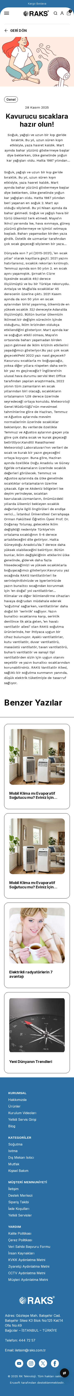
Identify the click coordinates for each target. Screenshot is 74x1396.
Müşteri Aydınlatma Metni (28, 1280)
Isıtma (12, 1151)
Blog (11, 1126)
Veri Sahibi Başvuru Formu (29, 1247)
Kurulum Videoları (22, 1113)
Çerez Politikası (20, 1240)
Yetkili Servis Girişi (22, 1119)
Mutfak (13, 1164)
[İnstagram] (31, 1363)
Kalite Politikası (19, 1233)
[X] (43, 1363)
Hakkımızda (17, 1100)
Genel (11, 99)
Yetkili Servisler (20, 1215)
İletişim (13, 1189)
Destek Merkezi (20, 1195)
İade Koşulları (18, 1209)
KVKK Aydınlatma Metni (26, 1260)
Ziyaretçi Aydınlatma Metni (28, 1266)
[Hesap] (62, 13)
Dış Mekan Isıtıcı (21, 1157)
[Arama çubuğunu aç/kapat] (55, 13)
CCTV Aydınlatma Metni (26, 1273)
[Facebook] (55, 1363)
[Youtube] (19, 1363)
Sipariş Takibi (18, 1202)
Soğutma (15, 1144)
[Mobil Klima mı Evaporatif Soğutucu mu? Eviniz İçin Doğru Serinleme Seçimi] (37, 757)
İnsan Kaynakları (21, 1253)
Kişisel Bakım (18, 1171)
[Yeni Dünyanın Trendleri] (37, 1025)
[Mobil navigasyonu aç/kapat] (7, 13)
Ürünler (14, 1106)
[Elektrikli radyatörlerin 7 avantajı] (37, 935)
